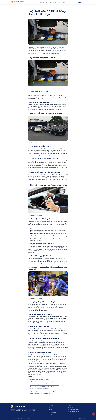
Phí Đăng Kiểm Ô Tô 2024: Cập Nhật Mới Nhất (39, 379)
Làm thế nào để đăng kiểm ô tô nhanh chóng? (39, 388)
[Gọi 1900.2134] (93, 414)
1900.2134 (81, 2)
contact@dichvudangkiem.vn (75, 409)
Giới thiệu (40, 2)
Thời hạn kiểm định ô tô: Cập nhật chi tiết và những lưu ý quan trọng (44, 384)
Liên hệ (64, 2)
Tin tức (49, 2)
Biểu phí (45, 2)
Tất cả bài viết (32, 8)
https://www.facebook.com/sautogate (42, 393)
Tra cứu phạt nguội (57, 2)
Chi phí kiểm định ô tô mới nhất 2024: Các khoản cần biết (42, 381)
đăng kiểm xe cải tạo (58, 185)
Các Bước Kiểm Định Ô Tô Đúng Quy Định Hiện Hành (41, 383)
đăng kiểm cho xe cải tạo (55, 50)
